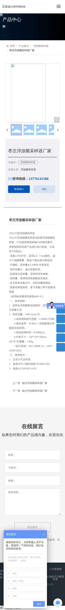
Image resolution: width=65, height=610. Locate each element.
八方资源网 (55, 569)
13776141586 (39, 179)
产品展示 (24, 46)
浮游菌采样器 (41, 46)
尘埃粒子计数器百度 (55, 577)
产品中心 (12, 19)
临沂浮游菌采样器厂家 (34, 390)
